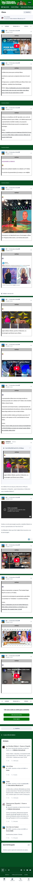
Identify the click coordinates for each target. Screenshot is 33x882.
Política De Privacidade (17, 874)
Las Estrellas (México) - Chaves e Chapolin (18, 746)
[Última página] (30, 26)
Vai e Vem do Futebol (12, 827)
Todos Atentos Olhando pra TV (17, 18)
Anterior (7, 26)
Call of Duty (9, 766)
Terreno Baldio (9, 831)
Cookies (26, 874)
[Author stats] (31, 31)
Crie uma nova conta (16, 715)
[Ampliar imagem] (16, 200)
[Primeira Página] (2, 26)
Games (7, 770)
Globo (8, 781)
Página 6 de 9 (16, 26)
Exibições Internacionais (19, 750)
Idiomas (7, 874)
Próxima (26, 26)
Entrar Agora (16, 719)
